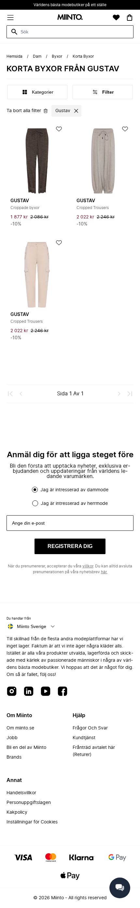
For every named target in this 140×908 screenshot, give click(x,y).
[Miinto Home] (70, 17)
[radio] (35, 490)
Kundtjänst (84, 738)
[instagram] (12, 691)
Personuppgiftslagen (29, 802)
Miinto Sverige (31, 626)
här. (104, 572)
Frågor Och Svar (90, 728)
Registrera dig (70, 546)
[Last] (129, 393)
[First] (10, 393)
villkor (87, 566)
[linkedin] (28, 691)
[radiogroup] (70, 496)
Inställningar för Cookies (32, 822)
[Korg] (129, 17)
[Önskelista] (116, 17)
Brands (14, 757)
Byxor (57, 56)
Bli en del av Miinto (26, 747)
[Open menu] (10, 17)
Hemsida (14, 56)
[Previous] (21, 394)
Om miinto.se (20, 728)
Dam (37, 56)
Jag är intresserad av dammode (74, 490)
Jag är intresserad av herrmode (74, 503)
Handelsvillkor (21, 793)
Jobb (12, 738)
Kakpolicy (17, 812)
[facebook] (62, 691)
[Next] (119, 394)
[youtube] (45, 691)
